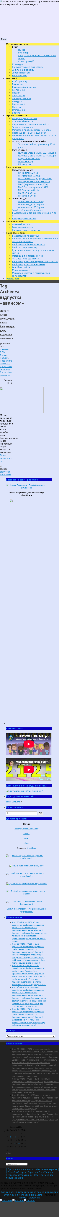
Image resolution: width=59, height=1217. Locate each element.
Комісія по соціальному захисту (28, 244)
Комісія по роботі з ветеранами (28, 264)
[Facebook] (6, 1200)
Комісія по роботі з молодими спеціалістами (35, 261)
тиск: (26, 838)
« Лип (8, 1153)
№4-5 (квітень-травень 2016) (33, 187)
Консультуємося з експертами (27, 67)
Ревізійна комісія (21, 267)
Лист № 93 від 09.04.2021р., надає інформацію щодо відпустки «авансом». (7, 324)
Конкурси (17, 101)
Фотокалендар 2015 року (31, 207)
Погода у (26, 829)
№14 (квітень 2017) (28, 172)
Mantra (22, 1197)
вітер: (26, 843)
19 (13, 1143)
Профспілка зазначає (6, 362)
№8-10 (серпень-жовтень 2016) (34, 181)
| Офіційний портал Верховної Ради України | (30, 1172)
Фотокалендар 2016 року (31, 204)
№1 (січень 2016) (27, 195)
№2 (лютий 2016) (27, 192)
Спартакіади (18, 95)
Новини (16, 92)
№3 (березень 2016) (28, 190)
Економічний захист (22, 227)
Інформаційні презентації (25, 235)
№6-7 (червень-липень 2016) (33, 184)
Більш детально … (6, 458)
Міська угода (24, 164)
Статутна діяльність (22, 121)
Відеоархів (17, 84)
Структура (17, 64)
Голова (21, 49)
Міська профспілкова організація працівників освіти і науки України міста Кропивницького (29, 1193)
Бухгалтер (23, 52)
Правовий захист (21, 224)
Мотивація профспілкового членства (31, 129)
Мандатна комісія (21, 270)
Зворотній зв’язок (21, 72)
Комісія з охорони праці (24, 247)
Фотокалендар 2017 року (31, 201)
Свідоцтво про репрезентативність (30, 124)
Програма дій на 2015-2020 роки (29, 132)
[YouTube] (18, 1200)
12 (13, 1140)
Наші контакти (19, 75)
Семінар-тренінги (21, 98)
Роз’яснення (18, 89)
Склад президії (26, 61)
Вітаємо (16, 112)
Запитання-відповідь (23, 69)
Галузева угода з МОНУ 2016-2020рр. (37, 155)
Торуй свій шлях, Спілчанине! (27, 210)
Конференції (18, 104)
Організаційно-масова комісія (27, 255)
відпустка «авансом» (5, 473)
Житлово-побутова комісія (25, 258)
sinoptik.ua (31, 848)
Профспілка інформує (6, 368)
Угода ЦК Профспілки (29, 158)
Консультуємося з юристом (26, 230)
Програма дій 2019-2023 (24, 118)
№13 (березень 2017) (29, 175)
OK (41, 813)
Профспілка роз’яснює (6, 373)
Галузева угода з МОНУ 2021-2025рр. (37, 152)
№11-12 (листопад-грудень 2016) (35, 178)
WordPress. (34, 1197)
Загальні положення (22, 127)
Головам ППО (4, 351)
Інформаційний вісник (24, 87)
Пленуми (16, 107)
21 (19, 1143)
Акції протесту (19, 81)
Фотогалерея (13, 278)
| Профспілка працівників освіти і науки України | (32, 1169)
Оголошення (18, 109)
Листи (3, 355)
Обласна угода (25, 161)
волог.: (26, 834)
